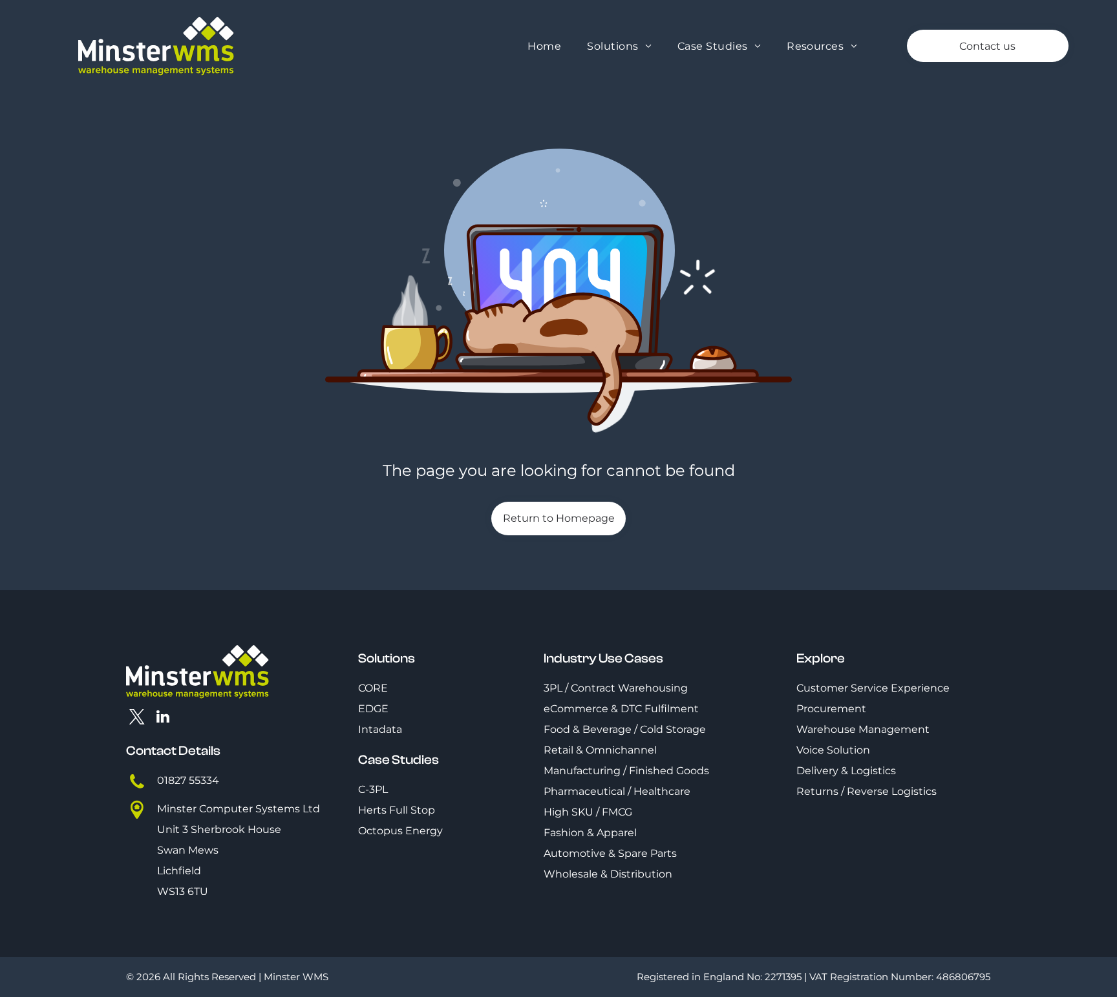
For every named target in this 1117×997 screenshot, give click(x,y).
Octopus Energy (400, 831)
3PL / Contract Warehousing (616, 688)
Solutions (386, 658)
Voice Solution (833, 750)
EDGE (373, 709)
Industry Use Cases (603, 658)
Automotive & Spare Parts (610, 853)
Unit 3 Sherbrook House (219, 829)
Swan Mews (187, 850)
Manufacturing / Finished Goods (626, 771)
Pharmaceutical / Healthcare (617, 791)
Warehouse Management (863, 729)
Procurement (831, 709)
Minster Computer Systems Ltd (238, 809)
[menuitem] (544, 46)
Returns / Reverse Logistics (866, 791)
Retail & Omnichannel (600, 750)
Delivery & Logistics (846, 771)
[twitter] (137, 718)
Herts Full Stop (396, 810)
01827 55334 (188, 780)
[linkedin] (163, 718)
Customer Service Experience (873, 688)
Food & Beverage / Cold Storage (625, 729)
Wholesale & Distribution (608, 874)
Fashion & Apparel (590, 833)
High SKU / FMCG (588, 812)
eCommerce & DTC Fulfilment (621, 709)
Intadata (380, 729)
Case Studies (398, 759)
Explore (820, 658)
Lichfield (179, 871)
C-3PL (373, 789)
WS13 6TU (182, 891)
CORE (373, 688)
